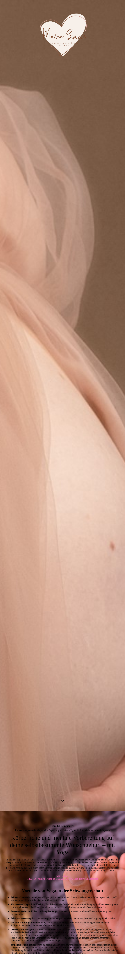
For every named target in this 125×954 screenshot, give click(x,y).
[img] (62, 405)
